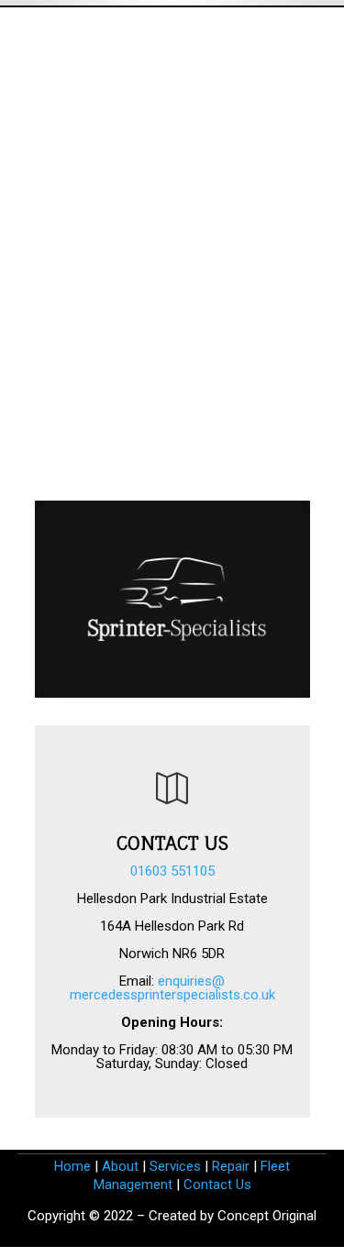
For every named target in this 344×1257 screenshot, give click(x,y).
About (120, 1166)
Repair (231, 1166)
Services (175, 1166)
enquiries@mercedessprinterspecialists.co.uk (172, 988)
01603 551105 (172, 871)
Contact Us (217, 1184)
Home (72, 1166)
